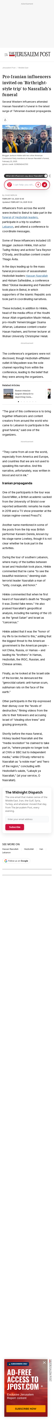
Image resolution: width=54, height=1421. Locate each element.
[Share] (5, 120)
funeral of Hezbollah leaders (20, 217)
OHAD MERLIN (11, 195)
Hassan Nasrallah (37, 275)
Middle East (23, 68)
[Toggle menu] (6, 55)
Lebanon (7, 226)
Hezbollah (29, 849)
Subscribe (14, 827)
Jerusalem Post (9, 68)
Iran (41, 849)
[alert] (26, 1388)
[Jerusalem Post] (30, 55)
